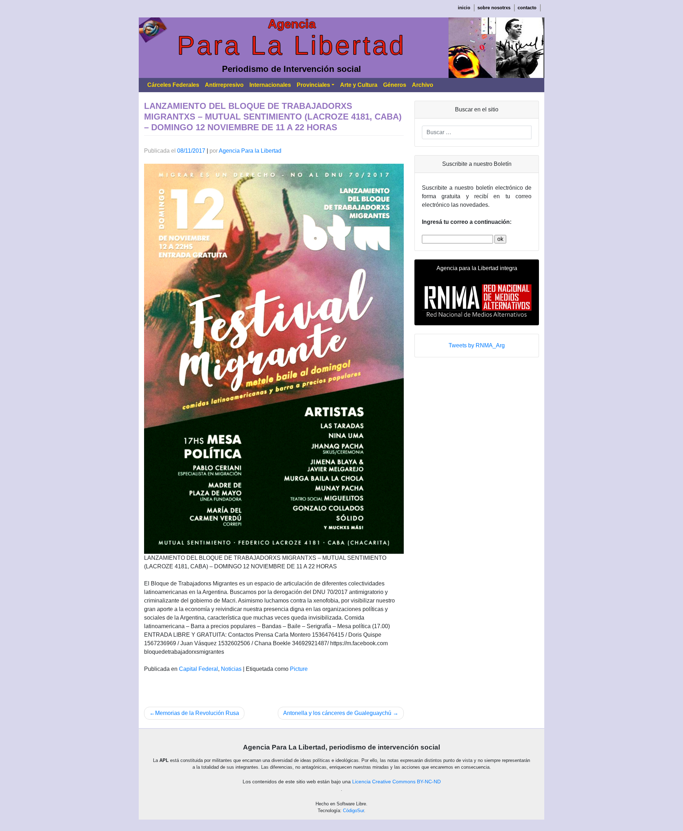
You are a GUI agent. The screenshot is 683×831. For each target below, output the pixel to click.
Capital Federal (198, 669)
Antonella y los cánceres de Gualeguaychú (337, 713)
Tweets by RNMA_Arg (477, 345)
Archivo (422, 85)
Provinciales (313, 85)
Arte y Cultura (358, 85)
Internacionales (270, 85)
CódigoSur (353, 810)
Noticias (231, 669)
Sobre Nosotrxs (493, 7)
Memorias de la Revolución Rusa (197, 713)
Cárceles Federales (173, 85)
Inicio (464, 7)
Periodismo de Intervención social (291, 69)
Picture (299, 669)
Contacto (527, 7)
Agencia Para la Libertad (250, 151)
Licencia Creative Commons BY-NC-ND (396, 781)
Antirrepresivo (224, 85)
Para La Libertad (291, 45)
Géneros (394, 85)
